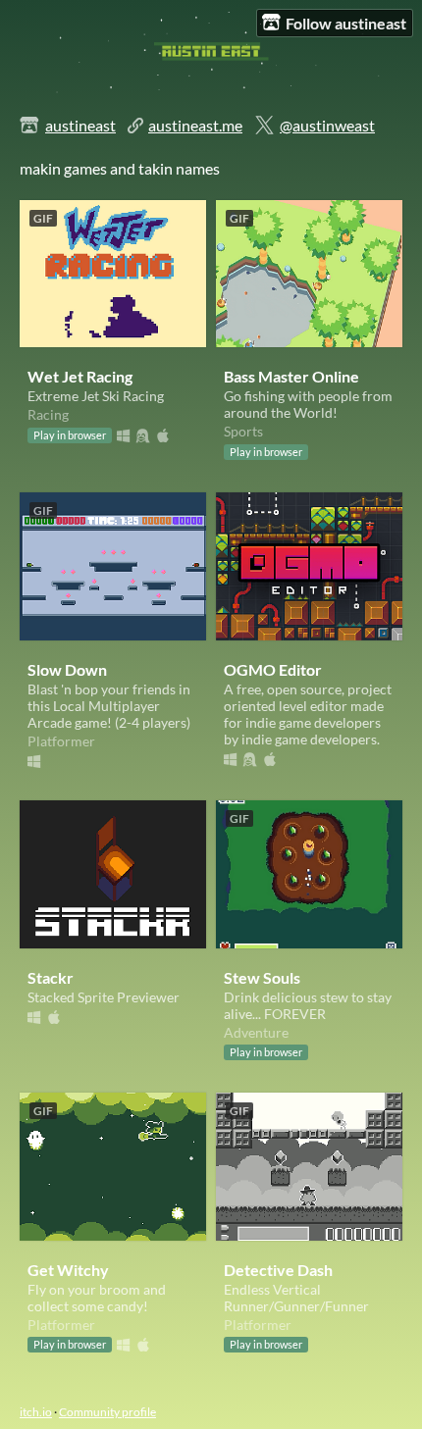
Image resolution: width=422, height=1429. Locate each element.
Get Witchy (68, 1269)
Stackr (50, 977)
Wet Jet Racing (79, 376)
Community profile (107, 1411)
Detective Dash (278, 1269)
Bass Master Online (291, 376)
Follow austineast (346, 23)
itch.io (36, 1411)
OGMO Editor (273, 669)
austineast (80, 125)
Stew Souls (262, 977)
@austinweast (327, 125)
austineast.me (195, 125)
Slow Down (67, 669)
